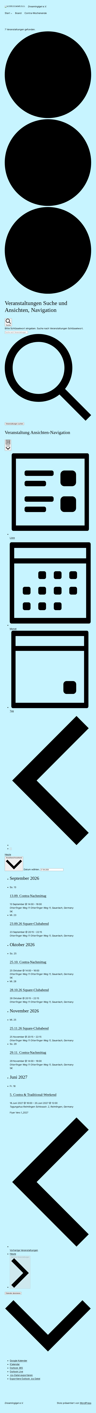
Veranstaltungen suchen (14, 424)
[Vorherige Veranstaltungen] (50, 845)
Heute (8, 854)
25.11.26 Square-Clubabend (29, 1028)
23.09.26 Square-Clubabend (29, 924)
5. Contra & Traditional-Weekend (33, 1095)
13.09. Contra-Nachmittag (28, 896)
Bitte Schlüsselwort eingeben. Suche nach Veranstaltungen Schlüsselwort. (44, 328)
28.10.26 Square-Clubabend (29, 990)
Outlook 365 (16, 1368)
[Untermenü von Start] (11, 13)
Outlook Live (16, 1371)
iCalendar (15, 1364)
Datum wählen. (32, 869)
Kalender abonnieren (13, 1293)
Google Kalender (18, 1360)
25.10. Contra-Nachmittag (28, 962)
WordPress (85, 1403)
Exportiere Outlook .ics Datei (25, 1378)
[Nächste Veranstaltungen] (11, 849)
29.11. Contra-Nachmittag (28, 1052)
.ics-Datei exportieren (21, 1375)
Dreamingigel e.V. (37, 6)
